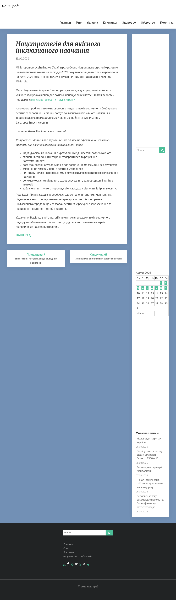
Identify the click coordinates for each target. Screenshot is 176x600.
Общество (148, 22)
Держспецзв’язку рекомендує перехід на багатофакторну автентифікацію (150, 501)
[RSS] (84, 564)
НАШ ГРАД (23, 235)
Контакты (68, 552)
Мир (79, 22)
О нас (66, 548)
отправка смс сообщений (77, 556)
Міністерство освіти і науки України (53, 99)
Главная (65, 22)
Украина (92, 22)
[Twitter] (76, 564)
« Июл (140, 313)
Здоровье (129, 22)
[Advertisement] (83, 7)
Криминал (110, 22)
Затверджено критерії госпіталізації (149, 469)
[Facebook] (68, 564)
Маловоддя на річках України (149, 440)
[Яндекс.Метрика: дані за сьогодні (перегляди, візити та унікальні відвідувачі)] (164, 595)
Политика (166, 22)
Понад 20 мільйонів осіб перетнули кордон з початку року (150, 483)
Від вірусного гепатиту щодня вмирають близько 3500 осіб (150, 454)
